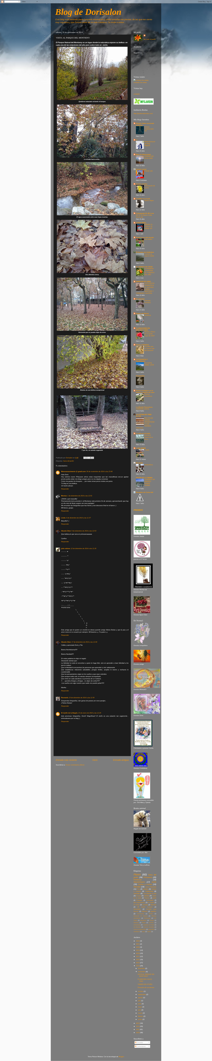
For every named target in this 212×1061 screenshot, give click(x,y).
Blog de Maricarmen (143, 154)
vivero (149, 931)
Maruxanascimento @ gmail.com (73, 471)
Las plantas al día (149, 893)
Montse (64, 496)
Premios (147, 898)
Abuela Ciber (66, 531)
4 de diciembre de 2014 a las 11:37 (78, 518)
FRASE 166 (148, 171)
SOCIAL (151, 922)
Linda (63, 518)
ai (136, 140)
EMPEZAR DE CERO (143, 281)
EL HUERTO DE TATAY (144, 267)
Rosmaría (64, 697)
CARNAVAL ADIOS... (143, 409)
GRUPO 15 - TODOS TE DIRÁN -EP (148, 226)
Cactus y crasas (145, 884)
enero (140, 1019)
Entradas (139, 1042)
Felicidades (149, 900)
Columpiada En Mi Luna (145, 213)
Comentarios (141, 1046)
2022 (138, 941)
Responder (65, 489)
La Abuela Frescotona (144, 407)
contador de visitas (140, 82)
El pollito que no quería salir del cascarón (149, 348)
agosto (140, 997)
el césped (151, 902)
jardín (154, 898)
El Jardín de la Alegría (69, 713)
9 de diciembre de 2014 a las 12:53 (84, 531)
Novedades (137, 909)
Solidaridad (149, 891)
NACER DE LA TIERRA (144, 478)
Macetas (153, 905)
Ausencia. (147, 315)
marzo (140, 1013)
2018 (138, 953)
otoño (154, 882)
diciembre (141, 968)
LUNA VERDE (141, 448)
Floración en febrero (141, 916)
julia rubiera (65, 548)
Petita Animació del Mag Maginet (149, 143)
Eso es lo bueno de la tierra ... (148, 437)
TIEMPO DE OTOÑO (145, 984)
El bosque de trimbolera (145, 252)
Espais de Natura (142, 313)
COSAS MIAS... (141, 223)
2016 (138, 959)
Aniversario (140, 913)
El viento (136, 905)
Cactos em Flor (141, 184)
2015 (138, 962)
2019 (138, 950)
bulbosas (145, 911)
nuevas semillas (149, 927)
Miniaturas (143, 920)
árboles (146, 896)
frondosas (138, 880)
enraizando (137, 924)
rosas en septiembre (140, 929)
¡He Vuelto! (148, 239)
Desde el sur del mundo (145, 237)
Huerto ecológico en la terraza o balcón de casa (145, 391)
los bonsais (137, 927)
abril (139, 1010)
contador (137, 94)
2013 (138, 1023)
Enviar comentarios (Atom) (75, 765)
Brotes (151, 913)
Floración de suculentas (146, 987)
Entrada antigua (121, 760)
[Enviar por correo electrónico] (84, 458)
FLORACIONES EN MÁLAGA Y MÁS (143, 329)
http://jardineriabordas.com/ (143, 113)
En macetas (140, 299)
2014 (138, 966)
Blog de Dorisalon (88, 12)
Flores (137, 874)
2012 (138, 1026)
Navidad (137, 887)
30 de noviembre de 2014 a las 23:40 (99, 471)
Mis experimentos (139, 902)
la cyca (138, 896)
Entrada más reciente (66, 760)
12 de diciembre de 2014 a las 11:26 (83, 548)
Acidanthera (148, 465)
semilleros (137, 931)
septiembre (142, 994)
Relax (144, 922)
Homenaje (147, 918)
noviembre (142, 971)
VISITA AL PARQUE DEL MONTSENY (146, 975)
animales (137, 893)
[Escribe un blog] (86, 458)
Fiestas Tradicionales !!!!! (149, 129)
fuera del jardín (68, 461)
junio (140, 1004)
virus (143, 931)
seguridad (151, 929)
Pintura (152, 920)
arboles (145, 889)
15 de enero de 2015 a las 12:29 (89, 713)
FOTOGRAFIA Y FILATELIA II (142, 360)
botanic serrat (141, 169)
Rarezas (136, 922)
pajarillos (153, 911)
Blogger (121, 1056)
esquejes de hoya (148, 924)
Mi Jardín (139, 463)
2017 (138, 956)
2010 (138, 1032)
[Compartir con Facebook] (91, 458)
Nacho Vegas (149, 200)
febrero (140, 1016)
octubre (141, 991)
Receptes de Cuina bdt (144, 492)
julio (139, 1001)
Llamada (145, 905)
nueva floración (150, 887)
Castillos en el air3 (143, 199)
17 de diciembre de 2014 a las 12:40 (84, 642)
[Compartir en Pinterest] (93, 458)
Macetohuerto (139, 882)
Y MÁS (146, 450)
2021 (138, 944)
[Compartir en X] (89, 458)
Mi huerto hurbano (144, 907)
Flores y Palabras (142, 345)
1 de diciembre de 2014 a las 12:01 (79, 496)
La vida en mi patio (143, 433)
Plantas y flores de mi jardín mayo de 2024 (149, 334)
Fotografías (140, 376)
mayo (140, 1007)
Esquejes (139, 900)
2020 (138, 947)
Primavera (147, 877)
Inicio (94, 760)
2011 (138, 1029)
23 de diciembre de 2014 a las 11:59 (81, 697)
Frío (138, 889)
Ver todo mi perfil (149, 39)
